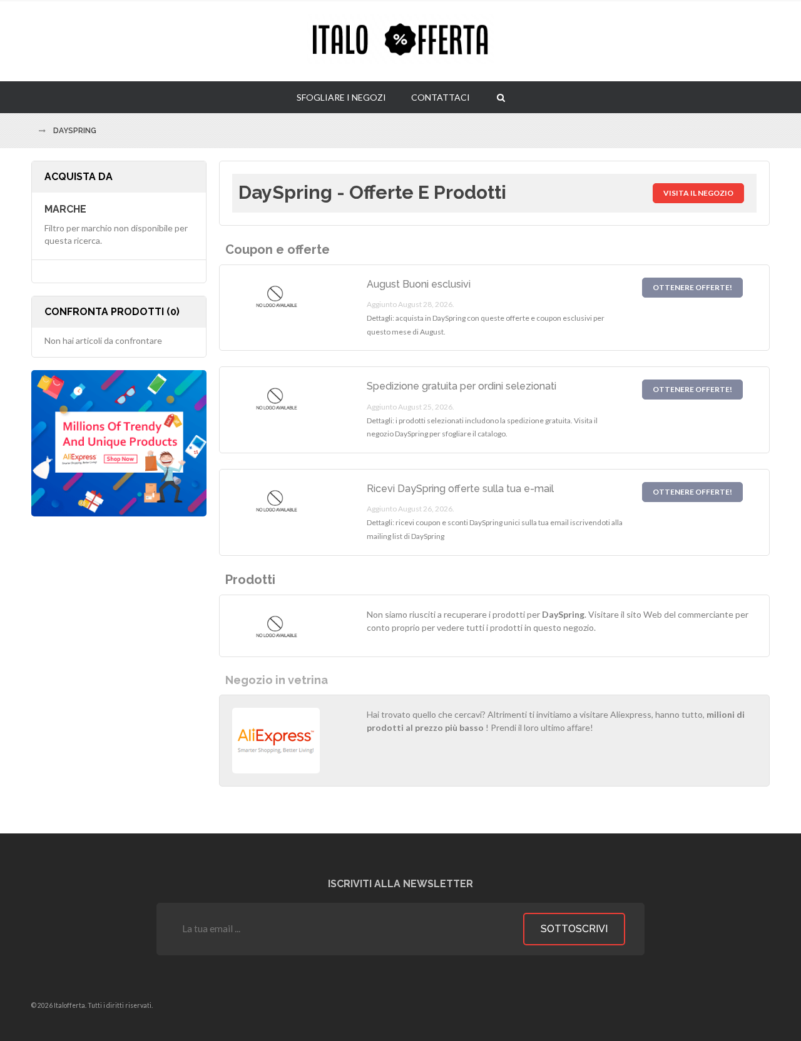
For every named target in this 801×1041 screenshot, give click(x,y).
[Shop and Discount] (400, 41)
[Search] (501, 97)
